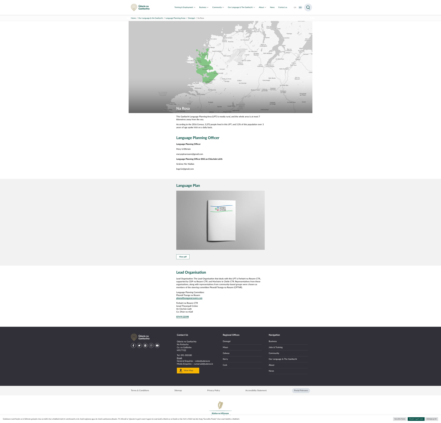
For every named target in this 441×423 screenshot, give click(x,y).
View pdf (183, 257)
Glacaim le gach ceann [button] (416, 419)
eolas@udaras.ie (202, 361)
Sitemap (178, 391)
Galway (226, 353)
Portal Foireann (301, 391)
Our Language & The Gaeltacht (283, 359)
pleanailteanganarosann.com (189, 298)
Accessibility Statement (256, 391)
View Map (188, 371)
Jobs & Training (276, 347)
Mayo (225, 347)
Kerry (225, 359)
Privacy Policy (213, 391)
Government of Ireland (220, 408)
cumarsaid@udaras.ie (203, 364)
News (271, 371)
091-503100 (186, 355)
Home (133, 18)
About (271, 365)
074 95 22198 (182, 317)
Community (274, 353)
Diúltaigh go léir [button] (432, 419)
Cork (225, 365)
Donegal (191, 18)
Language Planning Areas (175, 18)
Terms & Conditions (140, 391)
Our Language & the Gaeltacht (150, 18)
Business (273, 341)
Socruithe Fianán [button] (399, 419)
